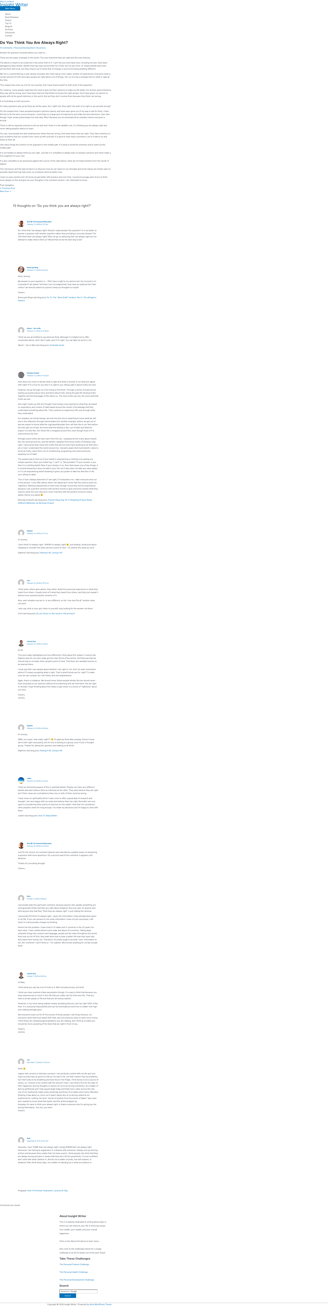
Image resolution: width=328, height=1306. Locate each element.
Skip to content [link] (7, 1)
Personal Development (24, 48)
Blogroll (8, 26)
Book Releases (12, 17)
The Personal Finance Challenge (74, 1264)
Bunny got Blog (32, 267)
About (8, 14)
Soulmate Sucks (57, 345)
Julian (29, 778)
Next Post (5, 191)
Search (8, 20)
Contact (8, 35)
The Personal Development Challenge (76, 1280)
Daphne (30, 531)
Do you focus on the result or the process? (55, 613)
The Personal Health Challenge (73, 1272)
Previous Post (7, 188)
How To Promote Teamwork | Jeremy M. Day (47, 1190)
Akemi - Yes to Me (34, 328)
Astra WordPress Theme (100, 1304)
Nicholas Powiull (33, 373)
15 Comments (6, 48)
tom (28, 580)
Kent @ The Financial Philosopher (39, 222)
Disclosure (10, 32)
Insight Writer (14, 4)
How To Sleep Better (47, 815)
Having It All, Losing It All (51, 552)
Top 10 (8, 23)
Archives (9, 29)
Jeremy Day (31, 641)
